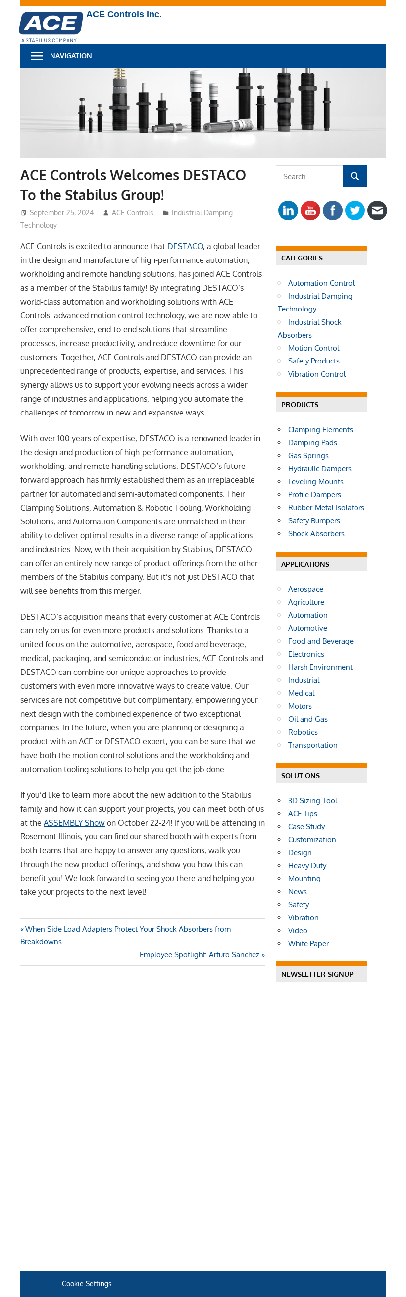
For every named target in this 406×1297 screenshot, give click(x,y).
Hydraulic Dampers (320, 468)
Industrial (303, 680)
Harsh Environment (320, 667)
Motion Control (313, 348)
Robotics (303, 732)
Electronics (306, 654)
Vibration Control (317, 374)
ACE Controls (132, 212)
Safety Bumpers (314, 520)
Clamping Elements (320, 429)
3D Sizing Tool (312, 800)
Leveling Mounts (316, 481)
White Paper (308, 943)
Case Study (306, 826)
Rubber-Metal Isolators (326, 507)
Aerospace (305, 589)
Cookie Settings (87, 1283)
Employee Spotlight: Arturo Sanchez (199, 954)
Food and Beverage (321, 641)
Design (300, 852)
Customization (312, 839)
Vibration (303, 917)
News (297, 891)
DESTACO (185, 246)
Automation (308, 615)
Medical (301, 693)
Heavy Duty (307, 865)
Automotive (307, 628)
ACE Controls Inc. (124, 14)
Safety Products (314, 360)
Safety (298, 904)
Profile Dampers (314, 494)
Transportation (313, 745)
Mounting (304, 878)
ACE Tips (302, 813)
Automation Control (321, 283)
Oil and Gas (308, 719)
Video (297, 930)
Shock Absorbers (316, 533)
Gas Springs (308, 455)
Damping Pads (312, 442)
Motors (300, 706)
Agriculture (306, 602)
